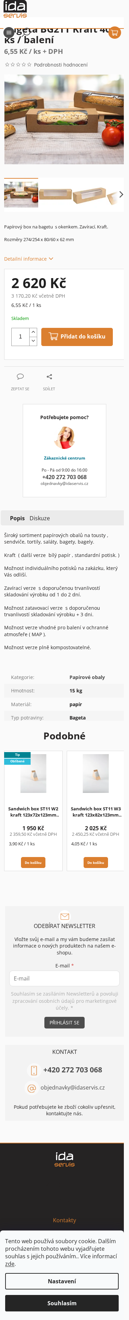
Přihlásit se (64, 1022)
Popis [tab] (17, 518)
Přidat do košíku (83, 336)
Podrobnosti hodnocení (61, 64)
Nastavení (62, 1281)
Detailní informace (25, 258)
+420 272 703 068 (72, 1069)
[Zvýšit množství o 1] (33, 332)
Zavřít (41, 370)
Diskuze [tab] (40, 518)
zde (9, 1264)
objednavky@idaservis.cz (73, 1087)
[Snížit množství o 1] (33, 341)
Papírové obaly (87, 677)
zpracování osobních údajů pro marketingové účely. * (64, 1004)
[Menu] (8, 32)
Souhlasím (62, 1303)
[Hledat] (26, 32)
